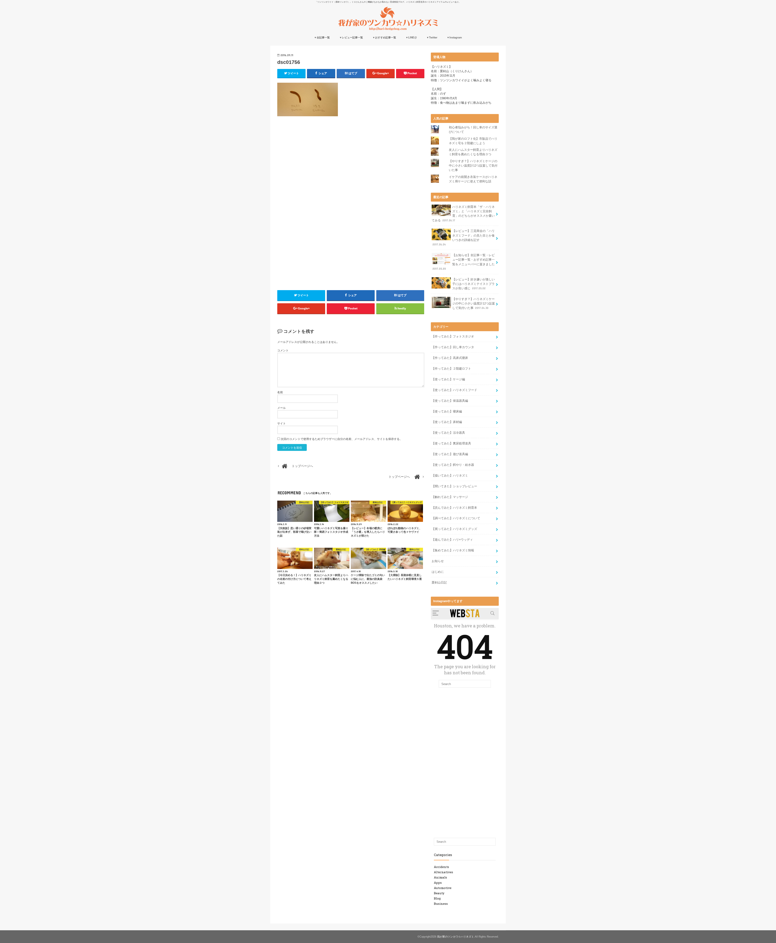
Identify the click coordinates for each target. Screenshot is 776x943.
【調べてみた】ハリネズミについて (456, 518)
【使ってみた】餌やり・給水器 (453, 464)
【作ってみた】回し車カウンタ (453, 347)
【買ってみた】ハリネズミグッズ (454, 529)
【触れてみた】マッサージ (450, 497)
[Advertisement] (350, 156)
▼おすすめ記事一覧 (384, 37)
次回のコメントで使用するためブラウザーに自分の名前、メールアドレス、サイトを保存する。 (341, 439)
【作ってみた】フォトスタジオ (453, 336)
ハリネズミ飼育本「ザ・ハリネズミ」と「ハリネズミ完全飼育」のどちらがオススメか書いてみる (463, 213)
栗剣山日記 (439, 582)
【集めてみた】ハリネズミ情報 (453, 550)
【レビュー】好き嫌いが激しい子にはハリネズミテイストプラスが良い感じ (473, 284)
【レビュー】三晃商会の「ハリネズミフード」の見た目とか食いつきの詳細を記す (463, 237)
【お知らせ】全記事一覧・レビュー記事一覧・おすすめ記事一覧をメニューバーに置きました (463, 262)
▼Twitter (431, 37)
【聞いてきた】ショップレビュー (454, 486)
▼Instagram (454, 37)
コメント (283, 350)
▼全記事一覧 (322, 37)
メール (281, 407)
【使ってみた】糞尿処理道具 (451, 443)
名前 (280, 392)
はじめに (438, 571)
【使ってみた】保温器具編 (450, 400)
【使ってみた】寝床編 (447, 411)
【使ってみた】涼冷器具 (448, 432)
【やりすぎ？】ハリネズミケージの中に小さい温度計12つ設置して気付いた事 (473, 166)
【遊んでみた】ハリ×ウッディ (452, 539)
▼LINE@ (411, 37)
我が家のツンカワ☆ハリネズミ (455, 936)
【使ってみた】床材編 (447, 422)
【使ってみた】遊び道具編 (450, 454)
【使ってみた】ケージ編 (448, 379)
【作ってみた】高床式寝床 (450, 357)
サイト (281, 423)
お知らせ (438, 561)
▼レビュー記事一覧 (351, 37)
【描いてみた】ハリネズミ (450, 475)
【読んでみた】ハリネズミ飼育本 (454, 507)
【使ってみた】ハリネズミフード (454, 390)
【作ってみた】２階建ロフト (451, 368)
